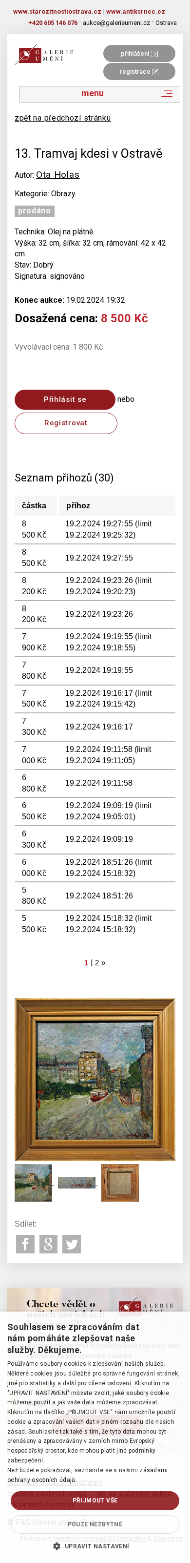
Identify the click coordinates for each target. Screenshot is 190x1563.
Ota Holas (57, 174)
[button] (94, 1546)
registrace (136, 71)
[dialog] (95, 1437)
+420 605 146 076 (52, 22)
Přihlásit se (65, 399)
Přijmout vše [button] (95, 1500)
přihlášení (136, 53)
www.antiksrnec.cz (135, 11)
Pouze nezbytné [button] (95, 1524)
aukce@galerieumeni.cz (116, 22)
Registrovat (66, 422)
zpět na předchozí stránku (63, 118)
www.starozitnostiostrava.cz (57, 11)
